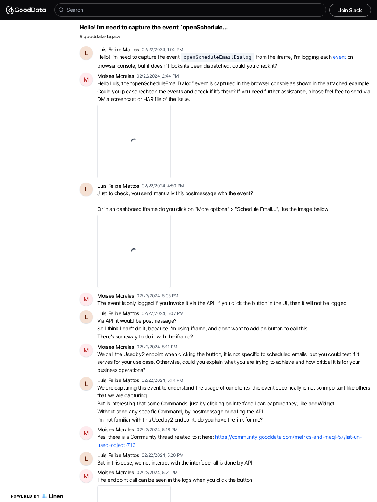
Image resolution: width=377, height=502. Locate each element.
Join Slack (350, 10)
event (339, 57)
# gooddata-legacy (100, 36)
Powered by (25, 496)
